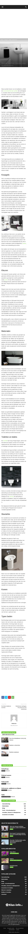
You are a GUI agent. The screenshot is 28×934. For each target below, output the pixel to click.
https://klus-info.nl (14, 725)
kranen (24, 243)
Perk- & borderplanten (6, 796)
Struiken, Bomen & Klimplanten (16, 860)
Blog (11, 844)
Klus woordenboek (19, 928)
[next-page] (5, 759)
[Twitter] (6, 697)
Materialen (4, 783)
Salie (3, 794)
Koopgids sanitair (10, 928)
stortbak (5, 440)
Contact (17, 929)
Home (2, 39)
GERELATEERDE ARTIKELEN (8, 732)
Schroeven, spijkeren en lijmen (11, 788)
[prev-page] (2, 759)
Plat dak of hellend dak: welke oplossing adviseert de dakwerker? (18, 841)
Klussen (6, 39)
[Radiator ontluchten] (5, 746)
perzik (6, 279)
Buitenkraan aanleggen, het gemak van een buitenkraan (21, 707)
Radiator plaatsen (14, 752)
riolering (11, 496)
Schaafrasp (5, 769)
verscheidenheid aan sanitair (10, 91)
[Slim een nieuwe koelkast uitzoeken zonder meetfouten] (5, 828)
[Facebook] (2, 697)
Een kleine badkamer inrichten (6, 706)
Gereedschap (4, 790)
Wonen (11, 829)
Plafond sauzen (6, 775)
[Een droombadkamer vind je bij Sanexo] (5, 740)
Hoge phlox (13, 851)
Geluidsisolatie (14, 865)
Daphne (12, 858)
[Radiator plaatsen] (5, 753)
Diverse (11, 867)
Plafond (3, 777)
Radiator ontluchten (14, 745)
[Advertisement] (14, 2)
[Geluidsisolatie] (5, 867)
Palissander (5, 782)
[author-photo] (14, 721)
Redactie (14, 723)
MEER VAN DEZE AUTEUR (8, 734)
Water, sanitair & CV (13, 39)
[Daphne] (5, 860)
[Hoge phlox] (5, 853)
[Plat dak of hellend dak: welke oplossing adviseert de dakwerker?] (5, 842)
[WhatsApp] (12, 697)
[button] (2, 7)
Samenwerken (12, 929)
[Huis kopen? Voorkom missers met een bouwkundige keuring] (5, 835)
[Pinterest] (9, 697)
